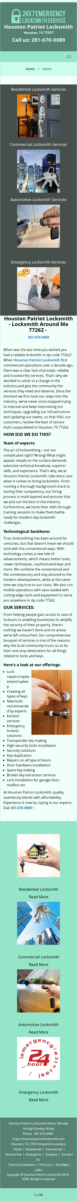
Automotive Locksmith (38, 1024)
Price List (45, 1165)
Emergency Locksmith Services (38, 262)
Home (30, 69)
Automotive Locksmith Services (38, 199)
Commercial (53, 1149)
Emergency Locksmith (38, 1092)
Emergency (33, 1154)
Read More (38, 896)
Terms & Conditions (21, 1165)
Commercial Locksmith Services (38, 144)
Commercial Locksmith (38, 956)
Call (40, 1195)
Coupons (51, 1154)
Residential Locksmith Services (38, 89)
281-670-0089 (48, 40)
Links (38, 1170)
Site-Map (62, 1165)
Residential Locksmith (38, 889)
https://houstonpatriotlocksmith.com (39, 1139)
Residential (33, 1149)
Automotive (13, 1154)
